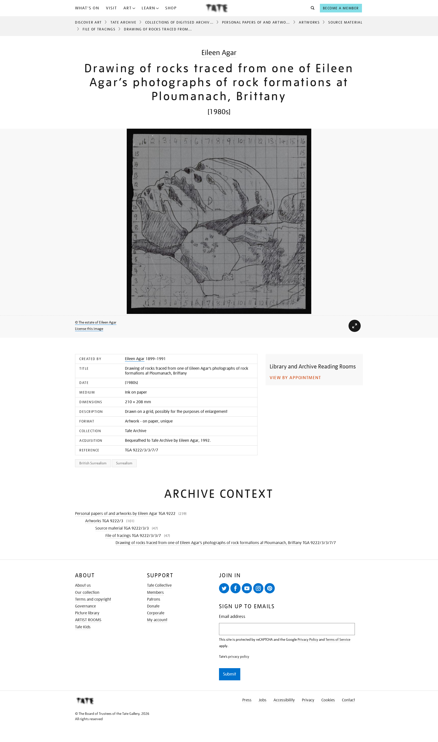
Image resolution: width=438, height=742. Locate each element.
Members (155, 592)
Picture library (87, 613)
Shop (171, 8)
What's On (87, 8)
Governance (85, 606)
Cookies (328, 700)
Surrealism (124, 463)
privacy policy (238, 656)
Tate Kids (82, 627)
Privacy (308, 700)
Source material (345, 22)
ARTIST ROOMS (88, 619)
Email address (232, 616)
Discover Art (88, 22)
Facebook (235, 588)
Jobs (262, 700)
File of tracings (99, 29)
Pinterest (270, 588)
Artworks (309, 22)
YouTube (247, 588)
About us (83, 585)
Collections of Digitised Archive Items (185, 22)
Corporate (155, 613)
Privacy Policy (308, 639)
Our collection (87, 592)
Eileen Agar (219, 52)
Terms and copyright (93, 599)
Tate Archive (124, 22)
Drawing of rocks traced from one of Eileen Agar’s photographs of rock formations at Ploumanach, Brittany (209, 542)
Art (127, 8)
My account (157, 619)
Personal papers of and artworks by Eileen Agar (273, 22)
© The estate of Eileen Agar (95, 322)
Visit (111, 8)
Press (246, 700)
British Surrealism (92, 463)
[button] (311, 8)
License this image (89, 328)
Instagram (258, 588)
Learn (148, 8)
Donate (153, 606)
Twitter (224, 588)
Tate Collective (159, 585)
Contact (348, 700)
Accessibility (284, 700)
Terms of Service (337, 639)
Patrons (153, 599)
